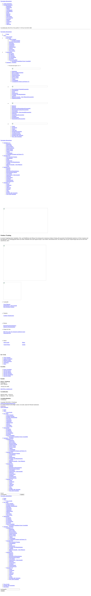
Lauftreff (8, 163)
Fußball (8, 8)
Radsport (8, 13)
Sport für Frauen (7, 370)
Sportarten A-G (6, 142)
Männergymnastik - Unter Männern (14, 164)
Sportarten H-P (6, 155)
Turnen (7, 22)
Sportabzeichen (9, 180)
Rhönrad (8, 15)
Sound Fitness (9, 177)
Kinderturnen (9, 160)
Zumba (7, 191)
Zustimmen (3, 406)
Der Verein (5, 413)
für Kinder (8, 434)
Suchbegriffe (3, 494)
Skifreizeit (8, 176)
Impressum (12, 403)
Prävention (8, 418)
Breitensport (9, 7)
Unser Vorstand (6, 357)
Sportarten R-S (6, 167)
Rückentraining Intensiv (11, 172)
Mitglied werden (7, 360)
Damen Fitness (9, 149)
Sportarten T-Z (6, 182)
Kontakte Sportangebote (11, 417)
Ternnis (8, 20)
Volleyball (8, 24)
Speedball (8, 19)
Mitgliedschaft (9, 422)
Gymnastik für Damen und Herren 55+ (15, 154)
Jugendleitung (9, 11)
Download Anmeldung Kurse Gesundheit (18, 436)
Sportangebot (6, 427)
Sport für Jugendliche (8, 374)
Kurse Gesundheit (7, 369)
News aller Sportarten (11, 194)
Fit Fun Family (9, 150)
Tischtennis (8, 21)
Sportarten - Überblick (8, 438)
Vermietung (6, 362)
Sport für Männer (7, 372)
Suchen (2, 590)
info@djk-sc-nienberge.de (6, 389)
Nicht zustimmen (4, 407)
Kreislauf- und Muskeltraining (13, 162)
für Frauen (8, 429)
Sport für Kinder (7, 376)
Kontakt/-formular (10, 416)
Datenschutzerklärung (5, 403)
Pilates (7, 166)
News (4, 364)
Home (4, 409)
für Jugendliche (9, 432)
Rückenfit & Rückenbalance (12, 171)
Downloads (8, 425)
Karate (7, 12)
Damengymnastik (10, 148)
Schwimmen (9, 16)
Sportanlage (9, 420)
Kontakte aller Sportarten (11, 193)
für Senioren (9, 431)
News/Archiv (9, 412)
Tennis (7, 184)
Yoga (7, 190)
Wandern (8, 189)
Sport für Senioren (7, 373)
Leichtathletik (9, 10)
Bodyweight (9, 145)
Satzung (8, 423)
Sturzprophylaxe (10, 181)
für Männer (8, 430)
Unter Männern (6, 304)
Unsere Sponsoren (7, 3)
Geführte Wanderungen (8, 315)
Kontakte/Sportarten (7, 4)
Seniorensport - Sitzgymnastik (13, 175)
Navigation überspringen (6, 1)
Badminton (8, 6)
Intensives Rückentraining (9, 327)
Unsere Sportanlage (7, 358)
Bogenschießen (9, 146)
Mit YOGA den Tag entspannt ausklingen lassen (14, 331)
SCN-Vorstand (9, 17)
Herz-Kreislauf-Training (11, 157)
